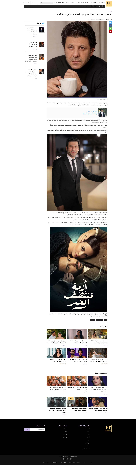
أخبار (88, 429)
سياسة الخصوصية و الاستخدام (74, 462)
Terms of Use (54, 462)
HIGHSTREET (61, 2)
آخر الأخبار (87, 2)
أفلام (67, 2)
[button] (110, 22)
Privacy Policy (63, 462)
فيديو (82, 2)
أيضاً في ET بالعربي (91, 111)
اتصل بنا (84, 462)
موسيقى (72, 2)
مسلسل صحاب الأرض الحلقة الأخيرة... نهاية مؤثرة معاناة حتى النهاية (57, 410)
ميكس (55, 2)
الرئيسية (93, 2)
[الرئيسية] (108, 3)
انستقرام (65, 434)
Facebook (23, 2)
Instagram (25, 2)
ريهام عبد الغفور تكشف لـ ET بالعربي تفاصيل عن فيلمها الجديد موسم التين (98, 389)
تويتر (66, 431)
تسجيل (27, 429)
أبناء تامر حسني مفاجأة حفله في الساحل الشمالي (32, 44)
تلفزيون (78, 2)
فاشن (88, 446)
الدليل (100, 6)
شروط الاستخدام (46, 462)
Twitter (28, 2)
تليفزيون (110, 11)
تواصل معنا (64, 437)
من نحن (90, 462)
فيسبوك (65, 429)
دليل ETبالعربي (85, 448)
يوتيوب (64, 459)
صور (88, 434)
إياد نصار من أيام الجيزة (90, 114)
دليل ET (33, 2)
